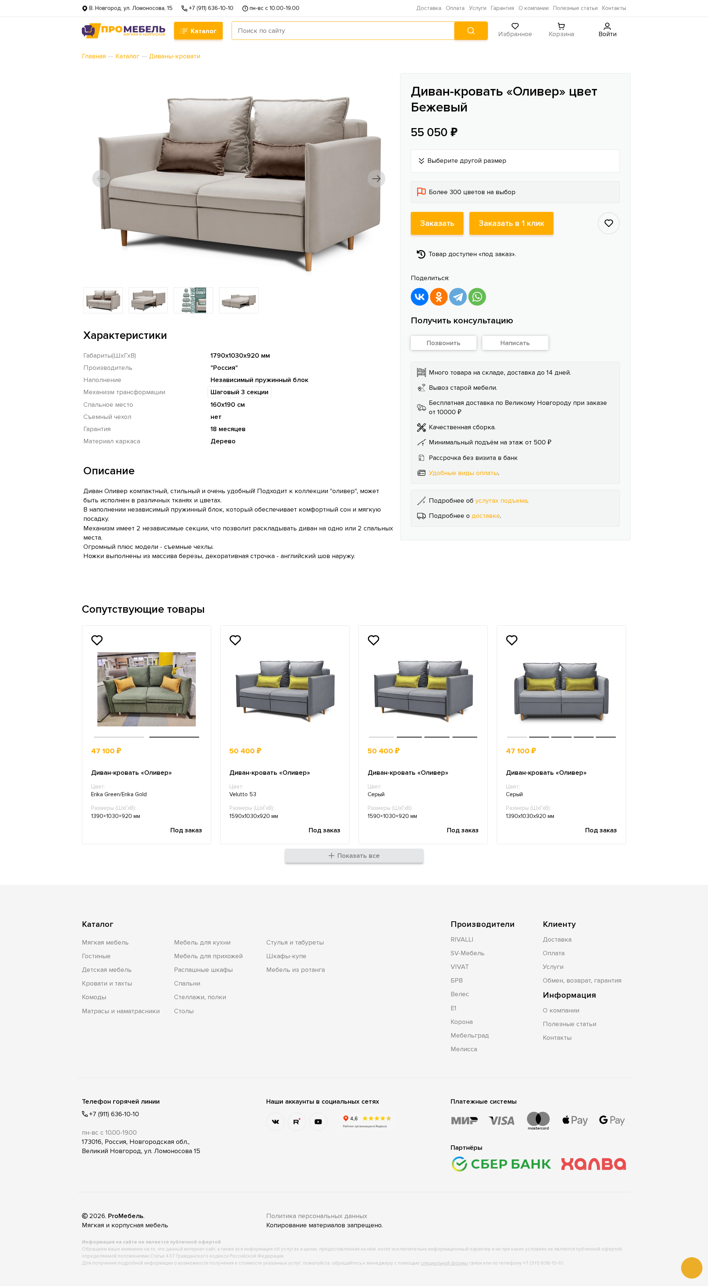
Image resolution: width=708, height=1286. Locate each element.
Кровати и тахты (107, 983)
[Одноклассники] (439, 297)
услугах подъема (501, 500)
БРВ (457, 980)
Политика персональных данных (316, 1216)
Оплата (455, 8)
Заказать (437, 223)
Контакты (614, 8)
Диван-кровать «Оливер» (131, 772)
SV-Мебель (468, 953)
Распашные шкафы (203, 970)
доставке (486, 516)
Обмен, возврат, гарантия (582, 980)
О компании (533, 8)
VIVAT (460, 967)
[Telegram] (458, 297)
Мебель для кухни (202, 942)
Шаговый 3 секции (239, 392)
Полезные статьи (575, 8)
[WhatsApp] (477, 297)
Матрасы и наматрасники (121, 1011)
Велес (460, 994)
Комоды (94, 997)
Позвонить (444, 343)
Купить (175, 751)
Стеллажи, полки (200, 997)
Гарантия (502, 8)
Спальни (187, 983)
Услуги (477, 8)
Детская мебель (107, 970)
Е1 (454, 1008)
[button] (101, 179)
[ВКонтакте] (419, 297)
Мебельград (470, 1035)
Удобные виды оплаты (463, 473)
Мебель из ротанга (295, 970)
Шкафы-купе (286, 956)
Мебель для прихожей (208, 956)
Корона (462, 1022)
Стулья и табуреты (295, 942)
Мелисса (464, 1049)
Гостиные (96, 956)
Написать (515, 343)
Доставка (428, 8)
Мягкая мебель (105, 942)
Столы (184, 1011)
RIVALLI (462, 939)
